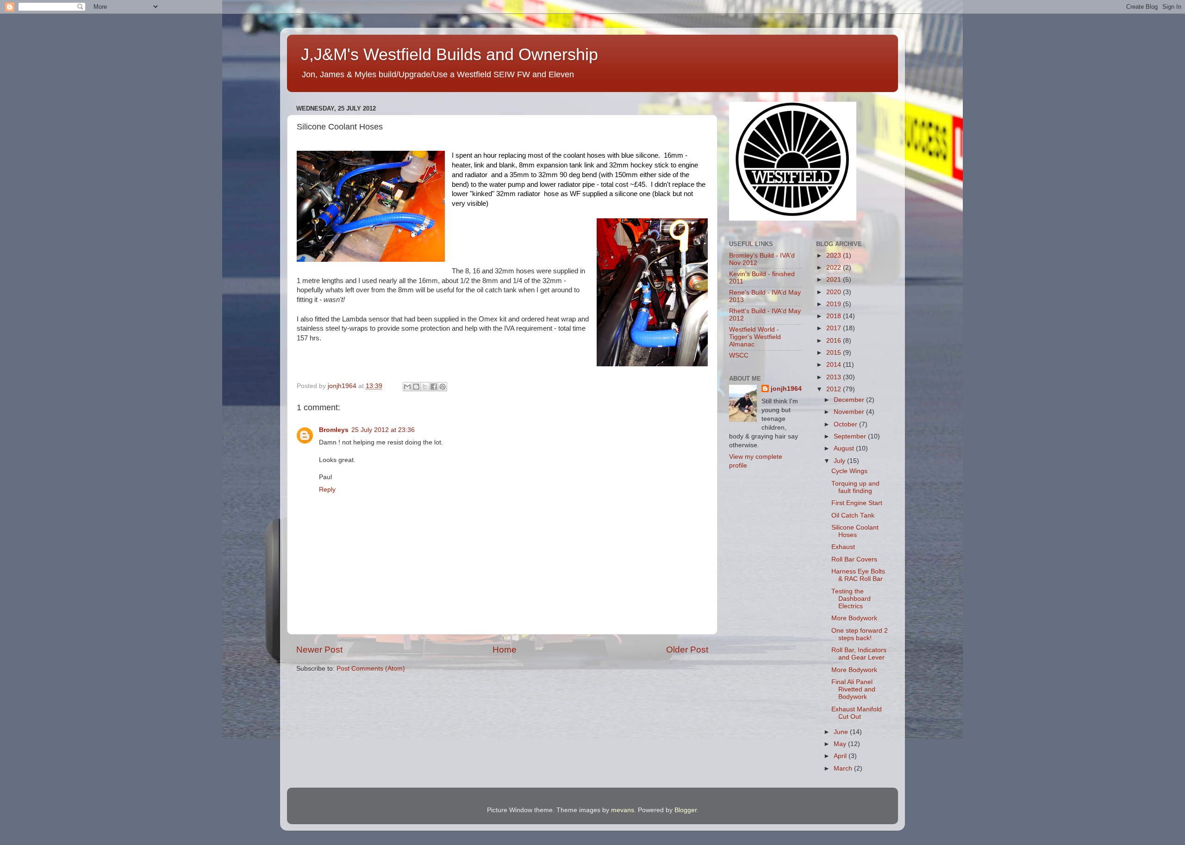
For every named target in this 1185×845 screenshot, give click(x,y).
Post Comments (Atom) (371, 668)
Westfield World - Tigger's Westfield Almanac (755, 337)
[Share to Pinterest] (442, 386)
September (851, 436)
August (845, 448)
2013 (834, 377)
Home (505, 649)
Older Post (687, 649)
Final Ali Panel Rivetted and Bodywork (853, 689)
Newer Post (319, 649)
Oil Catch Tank (852, 515)
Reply (327, 489)
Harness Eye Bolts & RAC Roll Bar (858, 575)
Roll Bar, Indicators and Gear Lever (858, 654)
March (844, 768)
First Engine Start (856, 503)
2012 (834, 389)
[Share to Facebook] (433, 386)
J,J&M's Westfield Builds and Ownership (449, 54)
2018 (834, 316)
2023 (834, 255)
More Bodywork (854, 618)
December (850, 399)
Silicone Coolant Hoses (855, 531)
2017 (834, 328)
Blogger (685, 810)
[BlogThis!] (416, 386)
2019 (834, 304)
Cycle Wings (849, 471)
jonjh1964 (786, 388)
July (840, 460)
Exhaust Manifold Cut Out (856, 713)
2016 (834, 340)
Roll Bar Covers (854, 559)
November (850, 411)
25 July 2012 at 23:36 (383, 429)
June (842, 731)
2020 (834, 292)
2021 (834, 279)
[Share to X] (425, 386)
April (841, 755)
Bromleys (334, 429)
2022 (834, 267)
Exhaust (843, 546)
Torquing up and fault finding (855, 487)
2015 (834, 352)
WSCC (738, 355)
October (846, 424)
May (841, 743)
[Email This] (407, 386)
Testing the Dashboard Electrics (851, 599)
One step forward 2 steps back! (859, 634)
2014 (834, 364)
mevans (622, 810)
